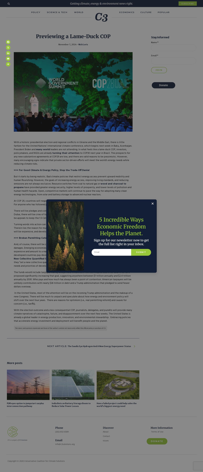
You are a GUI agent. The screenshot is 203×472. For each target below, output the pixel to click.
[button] (152, 203)
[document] (101, 236)
